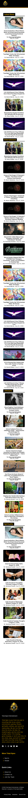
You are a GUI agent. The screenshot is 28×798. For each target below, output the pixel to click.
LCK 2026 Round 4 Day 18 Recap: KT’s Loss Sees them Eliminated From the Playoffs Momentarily (14, 133)
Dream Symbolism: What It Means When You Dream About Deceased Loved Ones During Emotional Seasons (14, 33)
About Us (8, 772)
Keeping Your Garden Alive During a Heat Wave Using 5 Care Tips (14, 496)
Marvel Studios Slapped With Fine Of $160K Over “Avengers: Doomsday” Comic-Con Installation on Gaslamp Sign (14, 260)
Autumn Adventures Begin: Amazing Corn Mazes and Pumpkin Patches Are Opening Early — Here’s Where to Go (14, 453)
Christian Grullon (10, 241)
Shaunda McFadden (15, 37)
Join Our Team (9, 777)
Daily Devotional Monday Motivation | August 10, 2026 (14, 640)
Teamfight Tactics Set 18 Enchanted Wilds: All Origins (14, 54)
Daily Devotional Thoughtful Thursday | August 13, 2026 (14, 583)
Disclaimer (15, 794)
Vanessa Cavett (10, 567)
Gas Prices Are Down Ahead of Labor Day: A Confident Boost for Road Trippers (14, 475)
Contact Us (8, 774)
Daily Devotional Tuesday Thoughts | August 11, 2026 (14, 621)
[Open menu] (24, 4)
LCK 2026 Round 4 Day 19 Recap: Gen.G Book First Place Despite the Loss (14, 94)
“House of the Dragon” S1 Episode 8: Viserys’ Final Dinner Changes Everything (14, 197)
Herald (7, 760)
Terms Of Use (22, 794)
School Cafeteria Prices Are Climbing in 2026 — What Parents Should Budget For (14, 430)
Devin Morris (10, 57)
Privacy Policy (7, 794)
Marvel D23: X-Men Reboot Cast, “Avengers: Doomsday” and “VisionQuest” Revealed (14, 238)
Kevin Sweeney (10, 180)
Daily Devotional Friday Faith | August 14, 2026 (14, 564)
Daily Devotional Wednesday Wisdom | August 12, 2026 (14, 602)
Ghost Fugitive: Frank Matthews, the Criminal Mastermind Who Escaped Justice (14, 408)
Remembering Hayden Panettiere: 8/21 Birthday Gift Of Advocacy (14, 113)
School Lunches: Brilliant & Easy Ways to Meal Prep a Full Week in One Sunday (14, 516)
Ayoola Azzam (10, 499)
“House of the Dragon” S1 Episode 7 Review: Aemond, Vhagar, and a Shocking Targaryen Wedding (14, 218)
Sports (7, 758)
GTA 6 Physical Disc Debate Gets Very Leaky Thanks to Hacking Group (14, 364)
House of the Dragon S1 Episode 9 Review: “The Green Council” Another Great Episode (14, 176)
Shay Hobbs (10, 116)
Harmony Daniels (14, 433)
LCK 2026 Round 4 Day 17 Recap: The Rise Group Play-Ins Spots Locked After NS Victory (14, 384)
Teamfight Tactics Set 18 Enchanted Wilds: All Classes (14, 73)
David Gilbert (10, 367)
